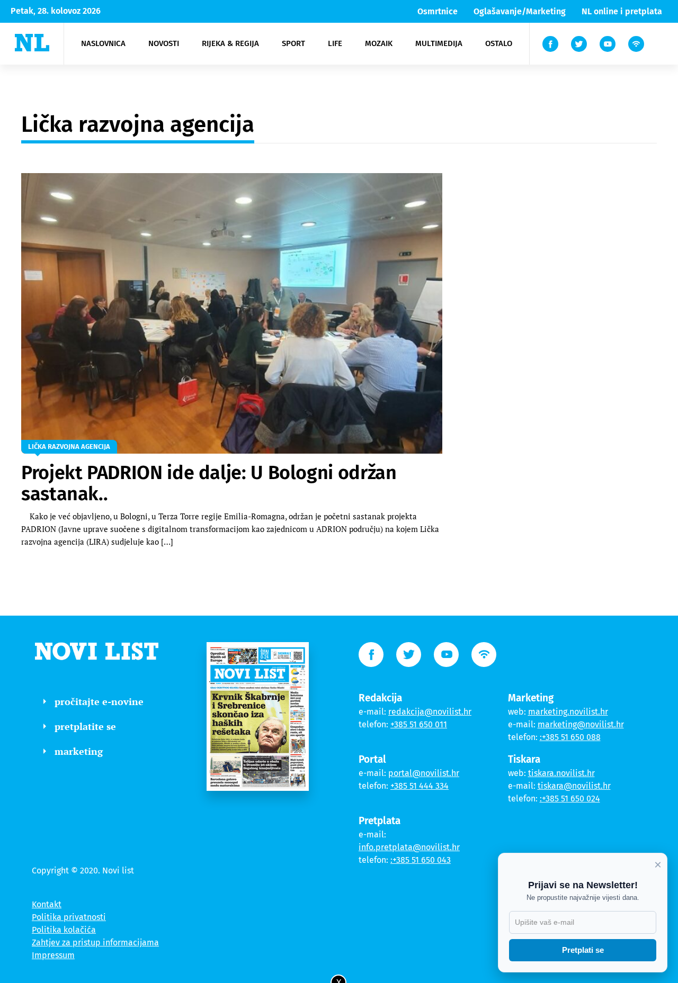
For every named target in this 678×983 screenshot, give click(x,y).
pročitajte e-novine (99, 701)
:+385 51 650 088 (570, 737)
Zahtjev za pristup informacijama (95, 942)
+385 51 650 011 (418, 724)
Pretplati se (583, 949)
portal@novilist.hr (423, 773)
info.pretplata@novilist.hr (409, 847)
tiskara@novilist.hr (574, 786)
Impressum (53, 955)
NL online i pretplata (622, 11)
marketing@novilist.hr (581, 724)
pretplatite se (85, 726)
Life (335, 43)
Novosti (163, 43)
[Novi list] (32, 42)
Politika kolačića (64, 930)
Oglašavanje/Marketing (520, 11)
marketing (79, 751)
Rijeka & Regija (230, 43)
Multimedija (438, 43)
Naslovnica (103, 43)
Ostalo (498, 43)
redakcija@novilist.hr (429, 712)
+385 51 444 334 (419, 786)
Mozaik (378, 43)
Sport (293, 43)
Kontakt (46, 904)
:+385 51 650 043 (420, 860)
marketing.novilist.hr (568, 712)
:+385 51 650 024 (570, 798)
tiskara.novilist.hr (561, 773)
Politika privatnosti (69, 917)
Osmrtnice (437, 11)
